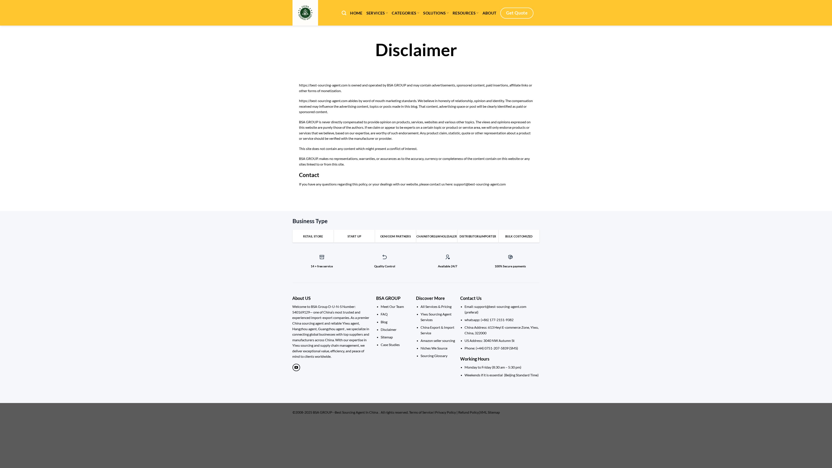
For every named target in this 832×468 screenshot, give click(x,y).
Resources (464, 13)
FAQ (384, 314)
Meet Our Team (392, 306)
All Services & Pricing (436, 306)
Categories (404, 13)
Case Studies (390, 345)
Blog (384, 322)
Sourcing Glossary (434, 356)
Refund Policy (468, 412)
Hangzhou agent (304, 329)
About (490, 13)
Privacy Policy (445, 412)
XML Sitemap (490, 412)
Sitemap (387, 337)
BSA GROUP (388, 298)
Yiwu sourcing (302, 345)
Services (375, 13)
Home (356, 13)
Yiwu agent (350, 323)
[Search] (344, 13)
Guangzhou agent (331, 329)
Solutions (434, 13)
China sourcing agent (308, 323)
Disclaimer (388, 329)
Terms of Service (421, 412)
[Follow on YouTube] (296, 367)
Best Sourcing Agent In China (356, 412)
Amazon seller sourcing (438, 340)
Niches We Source (434, 348)
